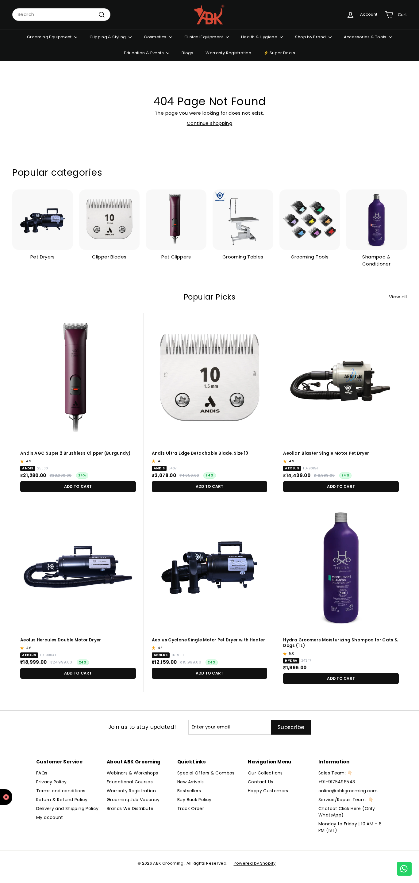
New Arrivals (190, 782)
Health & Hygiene (259, 37)
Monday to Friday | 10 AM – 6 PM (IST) (350, 827)
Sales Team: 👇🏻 (335, 773)
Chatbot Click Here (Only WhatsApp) (346, 811)
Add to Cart (78, 486)
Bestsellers (189, 791)
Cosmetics (155, 37)
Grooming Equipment (50, 37)
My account (49, 817)
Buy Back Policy (194, 800)
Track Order (190, 808)
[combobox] (61, 14)
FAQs (42, 773)
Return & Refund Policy (61, 800)
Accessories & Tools (366, 37)
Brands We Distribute (130, 808)
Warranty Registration (228, 53)
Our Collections (265, 773)
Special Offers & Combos (206, 773)
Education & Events (144, 53)
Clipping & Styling (108, 37)
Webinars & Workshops (132, 773)
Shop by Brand (311, 37)
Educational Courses (130, 782)
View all (398, 296)
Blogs (187, 53)
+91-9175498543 (336, 782)
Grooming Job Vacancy (133, 800)
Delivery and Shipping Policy (67, 808)
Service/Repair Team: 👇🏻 (345, 800)
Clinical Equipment (204, 37)
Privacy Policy (51, 782)
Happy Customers (268, 791)
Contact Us (260, 782)
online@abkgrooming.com (348, 791)
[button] (22, 461)
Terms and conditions (61, 791)
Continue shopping (209, 123)
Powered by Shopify (255, 863)
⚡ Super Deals (279, 53)
